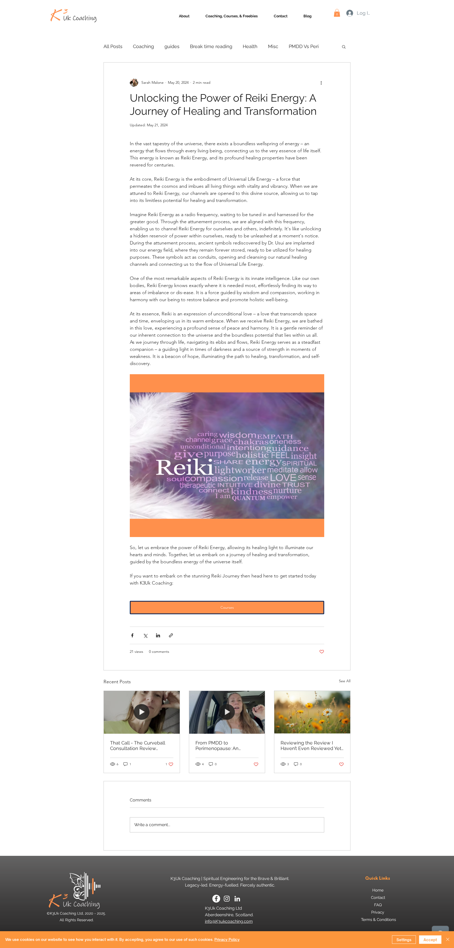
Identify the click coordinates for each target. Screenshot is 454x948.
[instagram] (227, 899)
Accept (430, 939)
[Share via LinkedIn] (158, 635)
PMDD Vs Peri (304, 46)
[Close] (448, 939)
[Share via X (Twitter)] (145, 635)
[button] (337, 13)
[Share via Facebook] (132, 635)
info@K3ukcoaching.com (229, 921)
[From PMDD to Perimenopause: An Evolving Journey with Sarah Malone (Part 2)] (227, 712)
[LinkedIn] (237, 899)
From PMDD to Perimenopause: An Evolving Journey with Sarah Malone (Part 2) (220, 745)
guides (171, 46)
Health (250, 46)
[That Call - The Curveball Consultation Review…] (142, 712)
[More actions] (321, 82)
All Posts (113, 46)
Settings (403, 939)
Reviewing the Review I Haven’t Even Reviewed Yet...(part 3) (312, 745)
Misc (273, 46)
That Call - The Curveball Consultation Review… (137, 745)
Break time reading (211, 46)
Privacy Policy (227, 939)
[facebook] (216, 899)
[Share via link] (170, 635)
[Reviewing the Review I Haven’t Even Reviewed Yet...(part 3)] (312, 712)
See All (344, 681)
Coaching (143, 46)
